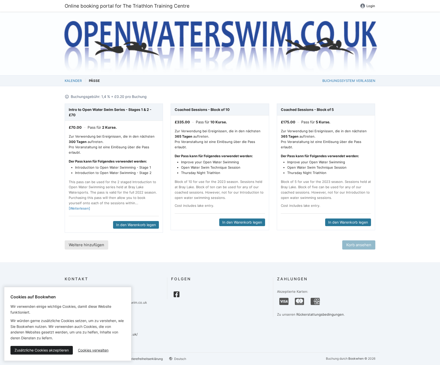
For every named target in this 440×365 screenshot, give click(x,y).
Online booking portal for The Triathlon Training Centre (127, 6)
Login (370, 6)
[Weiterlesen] (79, 208)
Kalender (73, 81)
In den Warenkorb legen (136, 225)
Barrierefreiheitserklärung (145, 359)
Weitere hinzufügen (86, 244)
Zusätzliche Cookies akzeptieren (42, 350)
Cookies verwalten (93, 350)
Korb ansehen (358, 244)
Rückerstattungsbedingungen (320, 314)
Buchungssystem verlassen (348, 81)
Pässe (94, 81)
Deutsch (179, 359)
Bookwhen (356, 358)
